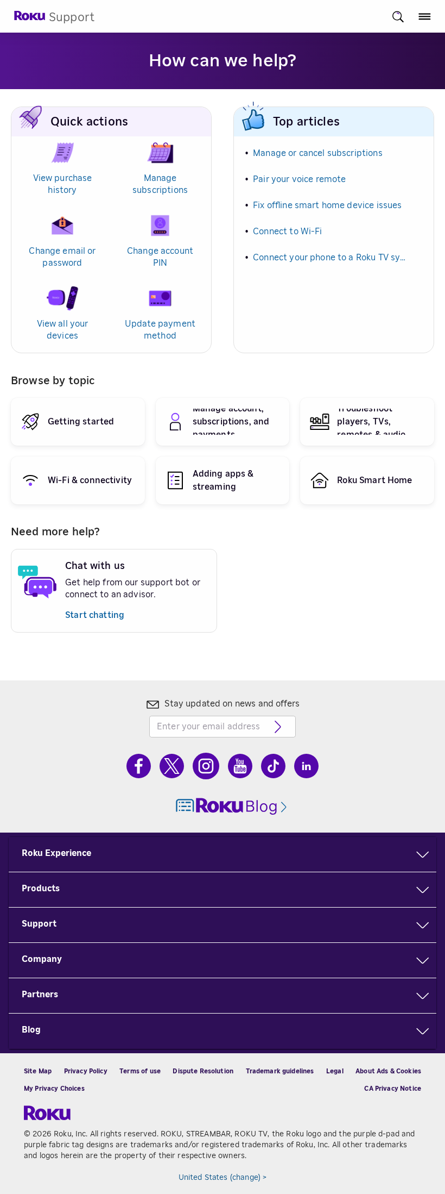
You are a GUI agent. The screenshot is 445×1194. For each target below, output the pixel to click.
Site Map (38, 1071)
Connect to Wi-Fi (287, 231)
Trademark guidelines (280, 1071)
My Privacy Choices (54, 1088)
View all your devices (62, 330)
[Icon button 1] (398, 16)
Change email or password (62, 257)
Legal (335, 1071)
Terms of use (140, 1071)
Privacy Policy (85, 1071)
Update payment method (160, 330)
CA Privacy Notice (392, 1088)
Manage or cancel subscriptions (318, 153)
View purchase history (62, 184)
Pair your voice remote (299, 179)
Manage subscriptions (160, 184)
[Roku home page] (30, 19)
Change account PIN (160, 257)
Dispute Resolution (203, 1071)
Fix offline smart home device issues (327, 205)
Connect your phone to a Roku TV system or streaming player (331, 257)
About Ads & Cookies (388, 1071)
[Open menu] (424, 16)
